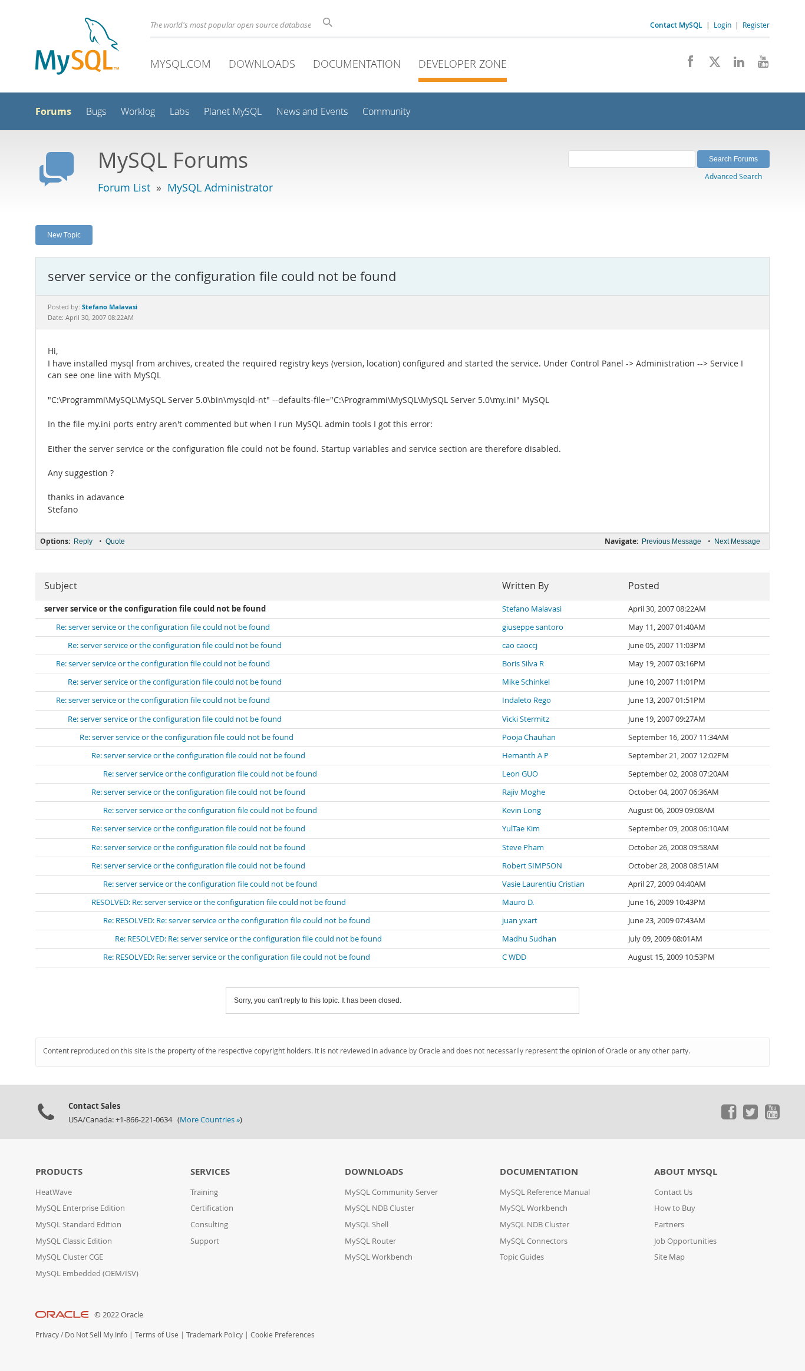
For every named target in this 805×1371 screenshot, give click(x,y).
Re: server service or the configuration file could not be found (163, 627)
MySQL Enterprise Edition (80, 1208)
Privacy (47, 1334)
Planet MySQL (233, 111)
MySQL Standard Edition (78, 1225)
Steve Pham (523, 848)
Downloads (262, 64)
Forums (53, 111)
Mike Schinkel (526, 682)
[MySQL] (77, 47)
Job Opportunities (685, 1241)
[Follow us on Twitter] (750, 1116)
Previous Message (671, 541)
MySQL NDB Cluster (379, 1208)
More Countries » (210, 1120)
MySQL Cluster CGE (69, 1257)
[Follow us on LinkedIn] (734, 64)
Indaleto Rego (526, 700)
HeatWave (53, 1192)
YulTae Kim (521, 829)
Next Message (737, 541)
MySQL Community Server (391, 1192)
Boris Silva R (523, 664)
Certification (211, 1208)
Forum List (124, 187)
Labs (179, 111)
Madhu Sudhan (529, 939)
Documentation (357, 64)
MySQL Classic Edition (73, 1241)
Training (204, 1192)
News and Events (312, 111)
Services (210, 1171)
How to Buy (674, 1208)
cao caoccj (519, 645)
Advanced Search (733, 176)
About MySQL (685, 1171)
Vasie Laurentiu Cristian (543, 884)
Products (59, 1171)
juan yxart (519, 921)
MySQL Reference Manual (545, 1192)
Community (386, 111)
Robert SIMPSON (532, 866)
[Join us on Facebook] (686, 64)
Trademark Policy (214, 1334)
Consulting (209, 1225)
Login (722, 24)
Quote (115, 541)
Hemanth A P (525, 756)
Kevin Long (521, 810)
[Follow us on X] (710, 64)
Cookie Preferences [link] (282, 1334)
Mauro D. (518, 902)
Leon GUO (520, 774)
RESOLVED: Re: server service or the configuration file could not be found (218, 902)
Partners (669, 1225)
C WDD (514, 957)
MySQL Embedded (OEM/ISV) (86, 1273)
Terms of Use (157, 1334)
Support (204, 1241)
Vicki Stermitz (525, 719)
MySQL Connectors (534, 1241)
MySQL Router (370, 1241)
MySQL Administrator (220, 187)
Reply (83, 541)
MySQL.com (180, 64)
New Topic (64, 234)
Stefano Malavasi (532, 609)
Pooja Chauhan (529, 737)
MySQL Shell (366, 1225)
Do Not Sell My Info (96, 1334)
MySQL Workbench (379, 1257)
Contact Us (673, 1192)
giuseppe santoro (532, 627)
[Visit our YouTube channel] (759, 64)
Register (756, 24)
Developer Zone (462, 64)
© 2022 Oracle (118, 1315)
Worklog (138, 111)
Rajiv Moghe (523, 792)
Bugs (96, 111)
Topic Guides (522, 1257)
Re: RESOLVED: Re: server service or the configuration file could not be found (236, 921)
